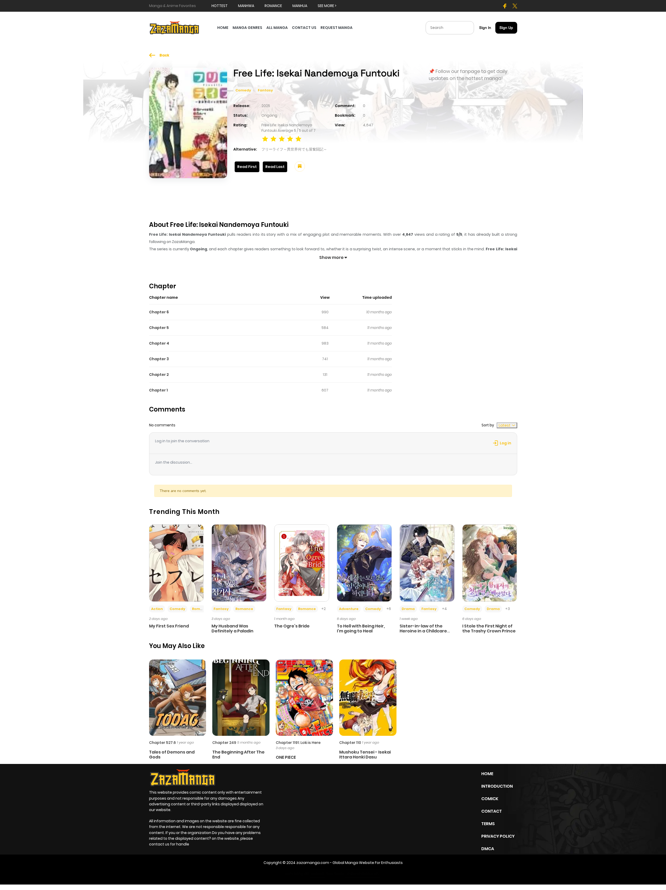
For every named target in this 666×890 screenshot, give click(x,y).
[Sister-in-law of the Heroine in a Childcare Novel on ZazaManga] (427, 562)
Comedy (243, 90)
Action (157, 608)
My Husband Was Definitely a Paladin (232, 628)
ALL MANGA (277, 27)
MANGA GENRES (247, 27)
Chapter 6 (159, 312)
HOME (222, 27)
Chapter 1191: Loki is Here (298, 742)
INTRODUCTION (497, 786)
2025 (265, 105)
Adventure (348, 608)
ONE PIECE (286, 757)
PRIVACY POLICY (498, 836)
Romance (201, 608)
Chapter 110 (350, 742)
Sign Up (506, 27)
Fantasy (265, 90)
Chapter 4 (159, 343)
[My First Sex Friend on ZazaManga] (176, 562)
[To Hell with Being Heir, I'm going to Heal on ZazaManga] (364, 562)
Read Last (275, 166)
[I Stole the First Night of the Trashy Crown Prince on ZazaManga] (490, 562)
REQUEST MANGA (337, 27)
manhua (299, 5)
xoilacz (317, 873)
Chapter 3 (159, 359)
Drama (408, 608)
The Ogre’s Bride (292, 626)
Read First (247, 166)
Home (487, 774)
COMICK (489, 799)
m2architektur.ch (363, 873)
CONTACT (491, 811)
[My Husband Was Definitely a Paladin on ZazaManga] (239, 562)
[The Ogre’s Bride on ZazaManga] (301, 562)
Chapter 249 (224, 742)
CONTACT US (304, 27)
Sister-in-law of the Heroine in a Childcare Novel (423, 631)
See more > (327, 5)
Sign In (485, 27)
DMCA (487, 849)
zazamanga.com (312, 862)
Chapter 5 (159, 327)
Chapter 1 (158, 390)
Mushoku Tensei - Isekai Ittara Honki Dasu (365, 754)
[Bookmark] (299, 166)
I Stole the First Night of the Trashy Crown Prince (489, 628)
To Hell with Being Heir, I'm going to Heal (361, 628)
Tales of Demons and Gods (172, 754)
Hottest (220, 5)
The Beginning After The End (238, 754)
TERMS (488, 824)
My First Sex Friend (169, 626)
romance (273, 5)
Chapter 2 (159, 374)
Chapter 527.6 (162, 742)
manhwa (246, 5)
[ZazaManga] (174, 27)
